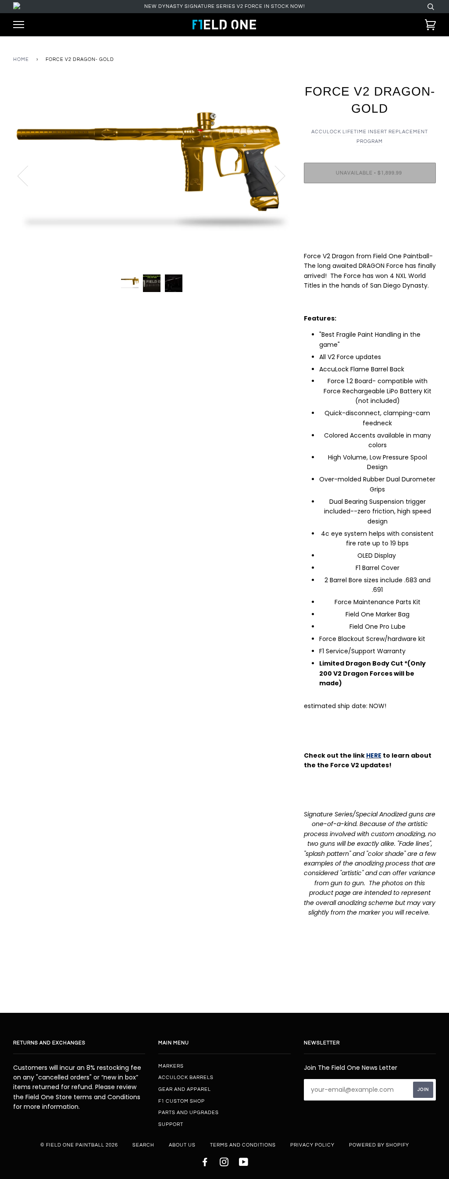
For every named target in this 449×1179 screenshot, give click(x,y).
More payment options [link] (370, 220)
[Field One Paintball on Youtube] (244, 1163)
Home (21, 59)
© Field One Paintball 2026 (79, 1145)
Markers (171, 1066)
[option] (152, 175)
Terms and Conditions (243, 1145)
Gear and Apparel (184, 1089)
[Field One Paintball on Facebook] (205, 1163)
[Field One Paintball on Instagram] (224, 1163)
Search (143, 1145)
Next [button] (275, 175)
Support (170, 1124)
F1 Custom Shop (181, 1101)
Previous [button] (28, 175)
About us (182, 1145)
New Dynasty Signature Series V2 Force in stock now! (224, 6)
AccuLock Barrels (186, 1077)
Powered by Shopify (379, 1145)
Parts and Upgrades (188, 1112)
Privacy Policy (312, 1145)
